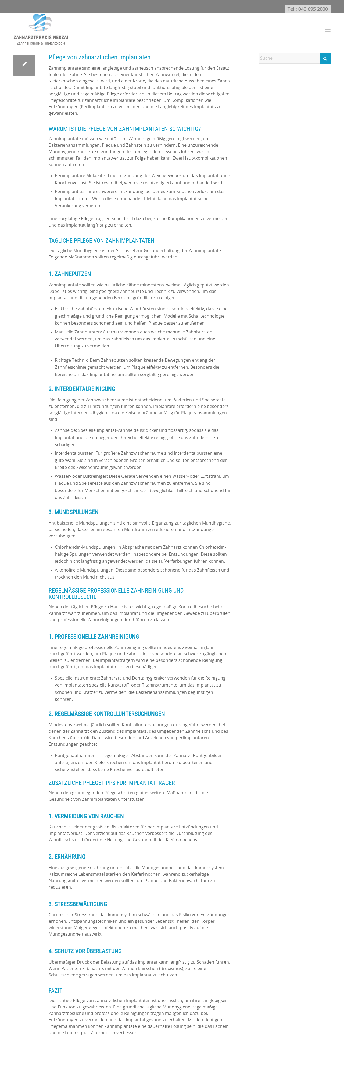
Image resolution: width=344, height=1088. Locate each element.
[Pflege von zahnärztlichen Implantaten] (24, 65)
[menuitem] (328, 29)
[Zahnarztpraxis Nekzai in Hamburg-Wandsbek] (40, 29)
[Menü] (328, 29)
